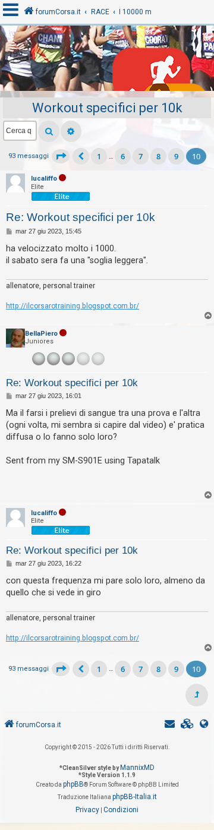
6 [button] (123, 156)
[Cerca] (48, 131)
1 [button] (99, 156)
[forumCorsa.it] (107, 61)
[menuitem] (187, 725)
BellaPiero (41, 333)
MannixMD (137, 767)
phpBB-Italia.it (134, 797)
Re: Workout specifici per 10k (80, 217)
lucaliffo (44, 178)
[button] (61, 156)
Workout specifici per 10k (107, 107)
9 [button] (176, 156)
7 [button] (141, 156)
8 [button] (158, 156)
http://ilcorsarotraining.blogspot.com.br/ (72, 306)
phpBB (73, 784)
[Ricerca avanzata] (71, 131)
